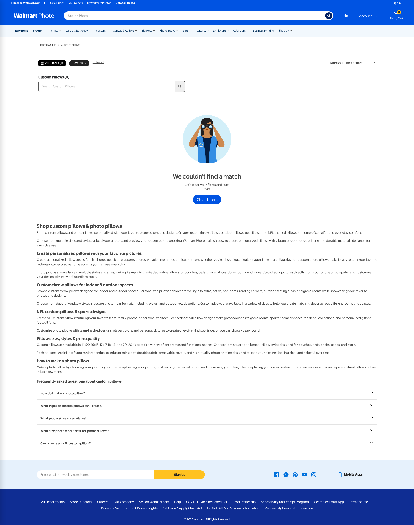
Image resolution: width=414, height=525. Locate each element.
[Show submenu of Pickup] (44, 30)
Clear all (98, 62)
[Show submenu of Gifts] (190, 30)
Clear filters (207, 199)
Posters (101, 30)
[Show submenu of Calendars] (247, 30)
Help (344, 16)
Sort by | (336, 63)
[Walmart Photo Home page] (34, 15)
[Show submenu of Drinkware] (227, 30)
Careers (102, 502)
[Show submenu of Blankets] (154, 30)
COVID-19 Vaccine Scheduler (206, 502)
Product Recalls (244, 502)
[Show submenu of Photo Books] (177, 30)
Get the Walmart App (329, 502)
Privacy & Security (114, 508)
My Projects (75, 3)
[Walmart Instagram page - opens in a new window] (313, 474)
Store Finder (56, 3)
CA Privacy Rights (145, 508)
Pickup (37, 30)
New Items (21, 30)
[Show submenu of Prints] (60, 30)
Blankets (146, 30)
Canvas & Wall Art (123, 30)
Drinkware (219, 30)
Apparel (201, 30)
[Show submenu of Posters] (107, 30)
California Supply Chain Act (182, 508)
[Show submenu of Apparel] (207, 30)
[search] (180, 86)
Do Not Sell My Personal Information (233, 508)
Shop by (284, 30)
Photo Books (167, 30)
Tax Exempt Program (294, 502)
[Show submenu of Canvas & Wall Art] (136, 30)
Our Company (124, 502)
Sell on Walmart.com (154, 502)
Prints (54, 30)
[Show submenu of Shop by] (291, 30)
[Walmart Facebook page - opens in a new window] (276, 474)
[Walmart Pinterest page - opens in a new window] (295, 474)
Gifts (185, 30)
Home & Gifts (48, 44)
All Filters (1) (54, 63)
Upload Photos (125, 3)
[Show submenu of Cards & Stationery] (90, 30)
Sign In (397, 3)
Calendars (239, 30)
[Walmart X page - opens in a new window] (286, 474)
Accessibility (270, 502)
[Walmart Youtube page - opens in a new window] (304, 474)
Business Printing (263, 30)
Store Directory (81, 502)
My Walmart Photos (99, 3)
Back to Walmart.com (26, 3)
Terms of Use (358, 502)
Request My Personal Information (289, 508)
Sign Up (179, 475)
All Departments (53, 502)
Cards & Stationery (77, 30)
